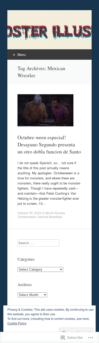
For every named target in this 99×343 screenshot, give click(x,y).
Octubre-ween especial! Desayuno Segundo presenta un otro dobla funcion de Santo (49, 144)
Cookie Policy (16, 323)
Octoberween (27, 216)
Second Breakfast (50, 216)
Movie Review (55, 213)
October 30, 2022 (29, 213)
